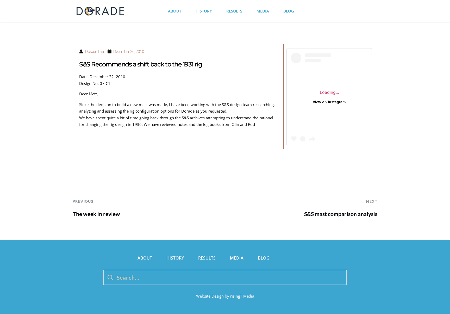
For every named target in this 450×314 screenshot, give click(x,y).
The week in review (96, 214)
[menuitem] (175, 11)
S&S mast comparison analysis (340, 214)
